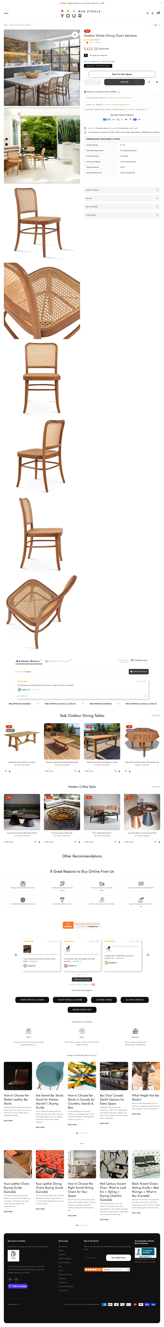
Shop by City (63, 1282)
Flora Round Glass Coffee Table (62, 833)
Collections (62, 1278)
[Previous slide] (15, 954)
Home (5, 25)
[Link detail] (10, 1279)
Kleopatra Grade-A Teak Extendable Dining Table (62, 762)
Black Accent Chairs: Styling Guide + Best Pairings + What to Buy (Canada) (145, 1189)
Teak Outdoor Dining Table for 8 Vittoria (21, 762)
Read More (8, 1121)
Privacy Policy (63, 1290)
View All (154, 715)
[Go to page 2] (79, 975)
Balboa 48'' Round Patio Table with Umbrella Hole (142, 762)
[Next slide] (148, 954)
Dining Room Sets (82, 1009)
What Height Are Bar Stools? (145, 1097)
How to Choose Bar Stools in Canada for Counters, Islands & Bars (81, 1101)
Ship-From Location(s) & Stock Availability (101, 92)
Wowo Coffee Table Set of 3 (102, 833)
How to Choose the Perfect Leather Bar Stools (16, 1099)
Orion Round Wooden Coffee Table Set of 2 (22, 833)
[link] (7, 13)
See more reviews (82, 979)
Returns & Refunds (64, 1262)
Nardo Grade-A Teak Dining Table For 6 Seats (102, 762)
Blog (60, 1266)
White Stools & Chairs (32, 999)
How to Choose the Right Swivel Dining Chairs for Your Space (80, 1189)
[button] (149, 82)
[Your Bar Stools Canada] (82, 13)
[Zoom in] (75, 34)
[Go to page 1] (75, 974)
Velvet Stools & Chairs (70, 999)
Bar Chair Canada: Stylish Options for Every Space (112, 1099)
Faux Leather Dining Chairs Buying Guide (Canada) (49, 1187)
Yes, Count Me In (118, 1258)
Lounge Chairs (104, 999)
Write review (139, 671)
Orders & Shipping (65, 1258)
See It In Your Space (122, 74)
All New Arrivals (135, 999)
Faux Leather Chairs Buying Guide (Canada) (16, 1187)
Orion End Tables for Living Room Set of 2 (142, 833)
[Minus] (87, 82)
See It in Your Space (65, 1274)
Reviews (61, 1250)
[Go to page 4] (85, 974)
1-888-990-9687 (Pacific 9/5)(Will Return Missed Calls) (26, 1269)
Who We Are (63, 1246)
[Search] (148, 13)
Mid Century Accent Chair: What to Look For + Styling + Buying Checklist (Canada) (113, 1191)
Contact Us (62, 1254)
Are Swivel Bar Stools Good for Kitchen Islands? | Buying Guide (49, 1101)
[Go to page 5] (88, 974)
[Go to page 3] (82, 974)
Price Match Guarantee (66, 1286)
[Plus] (98, 82)
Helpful (22, 696)
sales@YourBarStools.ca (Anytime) (19, 1273)
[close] (161, 3)
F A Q (61, 1270)
